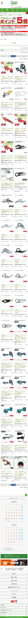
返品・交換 (14, 580)
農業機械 (5, 39)
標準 (6, 56)
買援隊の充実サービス (14, 587)
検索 (27, 13)
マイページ (14, 590)
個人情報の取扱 (4, 612)
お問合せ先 (14, 584)
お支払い (14, 573)
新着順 (9, 56)
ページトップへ (26, 495)
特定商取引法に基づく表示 (6, 610)
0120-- (18, 7)
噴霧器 (19, 15)
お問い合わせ (3, 607)
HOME (1, 39)
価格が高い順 (24, 56)
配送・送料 (14, 577)
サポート (14, 594)
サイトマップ (3, 615)
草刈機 (9, 15)
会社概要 (14, 597)
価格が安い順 (18, 56)
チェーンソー (14, 15)
